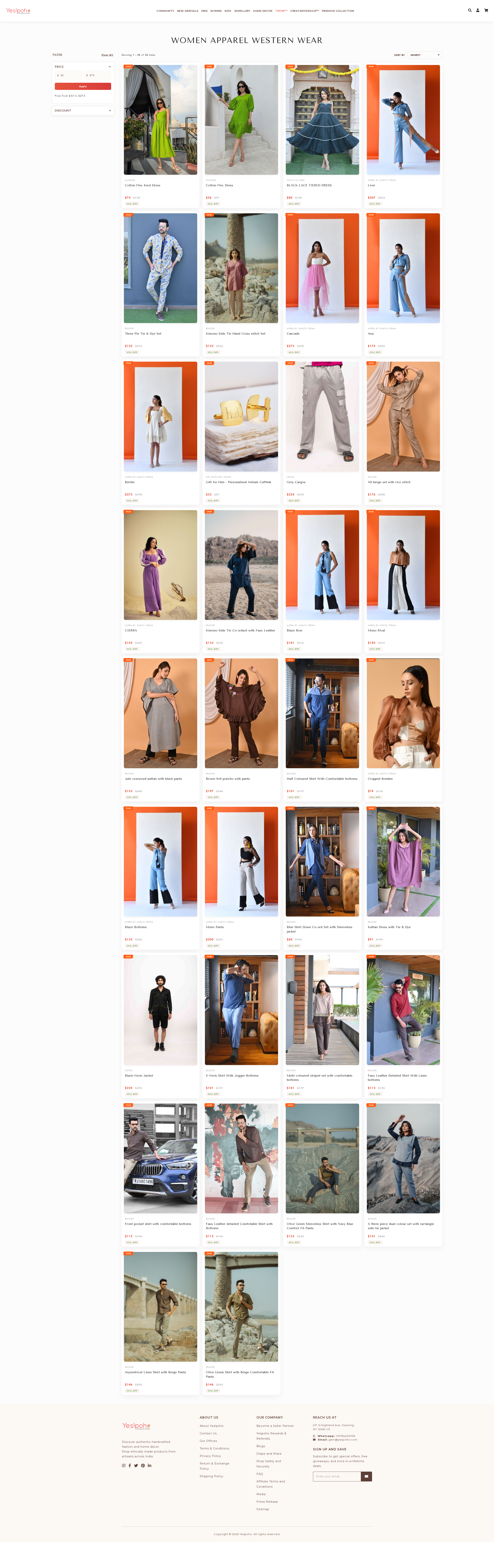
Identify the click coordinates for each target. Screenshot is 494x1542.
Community (165, 10)
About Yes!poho (212, 1426)
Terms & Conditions (214, 1448)
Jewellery (242, 10)
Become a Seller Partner (275, 1426)
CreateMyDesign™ (304, 10)
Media (261, 1494)
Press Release (267, 1501)
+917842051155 (345, 1435)
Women (216, 10)
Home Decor (262, 10)
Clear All (107, 54)
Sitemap (262, 1509)
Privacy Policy (210, 1456)
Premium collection (338, 10)
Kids (228, 10)
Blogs (260, 1446)
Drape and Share (269, 1453)
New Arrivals (188, 10)
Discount (63, 110)
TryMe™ (281, 10)
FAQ (259, 1474)
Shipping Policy (211, 1476)
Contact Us (208, 1433)
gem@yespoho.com (342, 1439)
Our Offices (208, 1441)
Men (204, 10)
